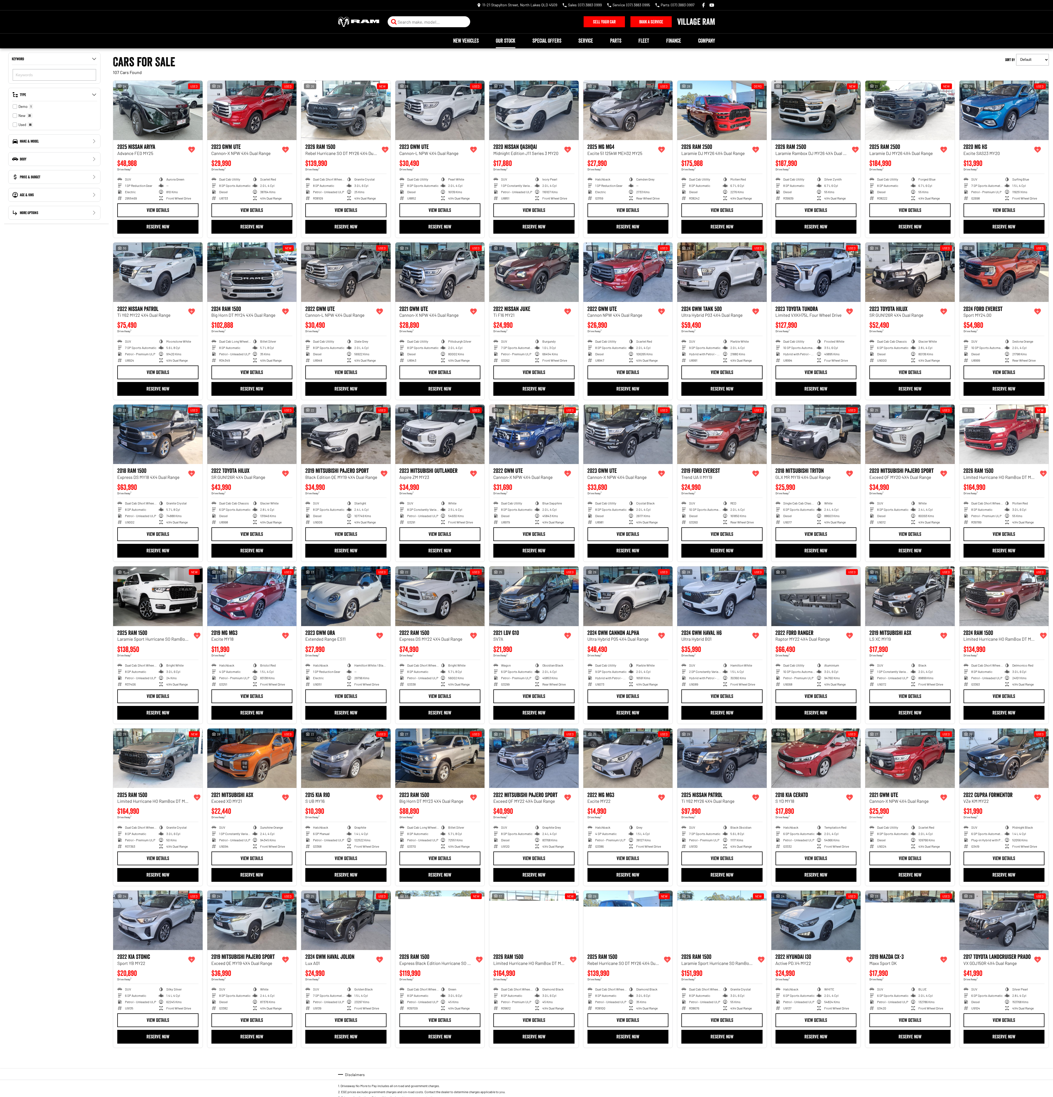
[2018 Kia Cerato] (816, 758)
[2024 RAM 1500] (252, 272)
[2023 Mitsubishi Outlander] (440, 434)
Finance (673, 40)
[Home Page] (358, 22)
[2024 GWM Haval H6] (722, 596)
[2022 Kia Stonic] (158, 920)
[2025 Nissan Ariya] (158, 110)
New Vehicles (466, 40)
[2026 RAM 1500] (346, 110)
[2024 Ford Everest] (1004, 272)
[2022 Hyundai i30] (816, 920)
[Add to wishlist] (191, 150)
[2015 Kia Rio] (346, 758)
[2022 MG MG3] (628, 758)
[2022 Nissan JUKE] (534, 272)
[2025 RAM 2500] (910, 110)
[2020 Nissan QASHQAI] (534, 110)
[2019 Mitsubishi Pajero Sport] (346, 434)
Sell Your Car (604, 21)
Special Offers (546, 40)
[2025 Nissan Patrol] (722, 758)
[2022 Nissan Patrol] (158, 272)
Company (706, 40)
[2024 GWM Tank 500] (722, 272)
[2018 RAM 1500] (158, 434)
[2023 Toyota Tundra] (816, 272)
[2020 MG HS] (1004, 110)
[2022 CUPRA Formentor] (1004, 758)
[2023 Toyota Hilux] (910, 272)
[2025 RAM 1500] (158, 596)
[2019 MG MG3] (252, 596)
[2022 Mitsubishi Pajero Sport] (534, 758)
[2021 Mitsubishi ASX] (252, 758)
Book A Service (651, 21)
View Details (158, 210)
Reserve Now (157, 227)
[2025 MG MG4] (628, 110)
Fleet (643, 40)
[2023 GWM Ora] (346, 596)
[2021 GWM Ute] (440, 272)
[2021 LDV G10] (534, 596)
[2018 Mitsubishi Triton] (816, 434)
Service (585, 40)
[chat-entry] (1034, 1072)
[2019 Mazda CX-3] (910, 920)
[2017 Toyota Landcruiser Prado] (1004, 920)
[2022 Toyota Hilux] (252, 434)
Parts (615, 40)
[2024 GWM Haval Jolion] (346, 920)
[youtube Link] (711, 5)
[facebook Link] (703, 5)
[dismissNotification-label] (1041, 1038)
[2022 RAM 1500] (440, 596)
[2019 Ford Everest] (722, 434)
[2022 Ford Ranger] (816, 596)
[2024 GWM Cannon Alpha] (628, 596)
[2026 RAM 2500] (722, 110)
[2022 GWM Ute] (346, 272)
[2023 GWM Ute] (252, 110)
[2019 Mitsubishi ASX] (910, 596)
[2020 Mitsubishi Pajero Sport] (910, 434)
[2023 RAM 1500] (440, 758)
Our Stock (505, 40)
